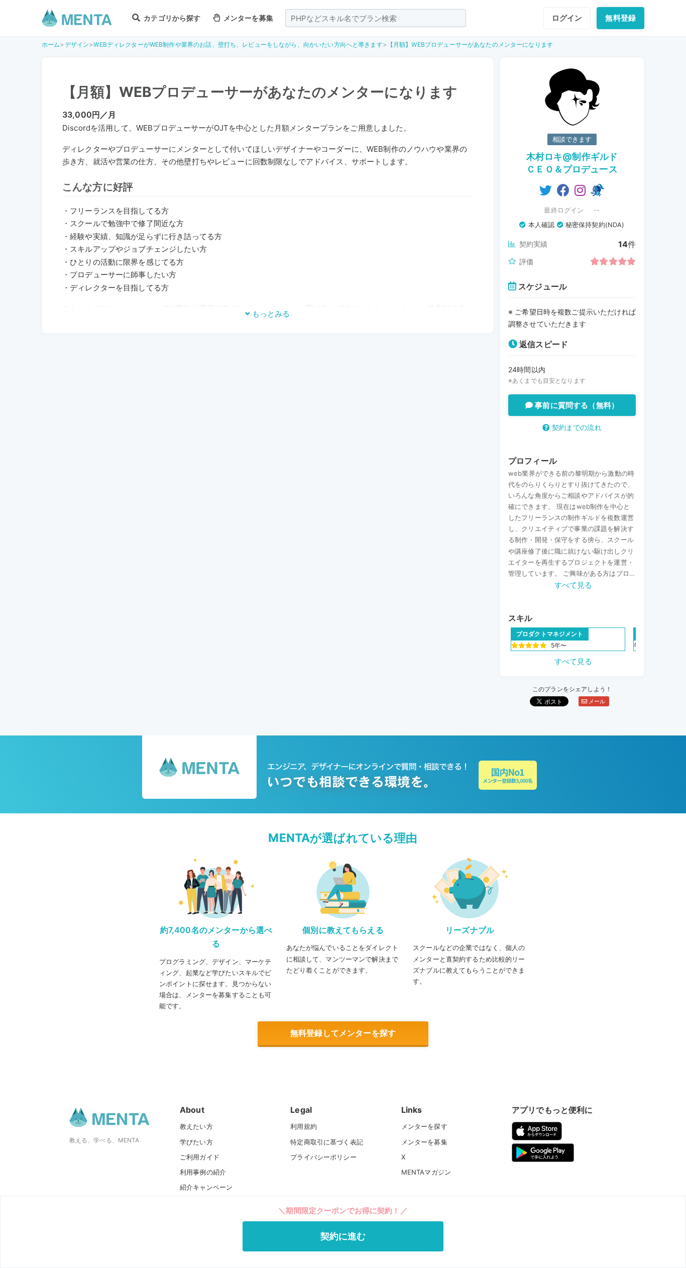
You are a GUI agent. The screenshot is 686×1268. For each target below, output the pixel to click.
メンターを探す (424, 1126)
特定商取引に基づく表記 (326, 1142)
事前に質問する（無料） (576, 405)
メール (596, 701)
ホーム (51, 44)
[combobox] (375, 18)
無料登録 (620, 18)
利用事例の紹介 (203, 1172)
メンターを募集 (247, 18)
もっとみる (270, 314)
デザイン (77, 44)
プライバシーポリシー (323, 1157)
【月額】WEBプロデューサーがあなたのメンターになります (470, 44)
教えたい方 (196, 1126)
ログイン (567, 18)
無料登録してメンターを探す (343, 1033)
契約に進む (343, 1236)
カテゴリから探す (171, 18)
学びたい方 (196, 1142)
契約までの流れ (575, 427)
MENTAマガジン (426, 1172)
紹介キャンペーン (206, 1187)
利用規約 (303, 1126)
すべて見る (573, 585)
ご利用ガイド (199, 1157)
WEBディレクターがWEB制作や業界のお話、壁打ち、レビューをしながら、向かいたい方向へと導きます (237, 44)
